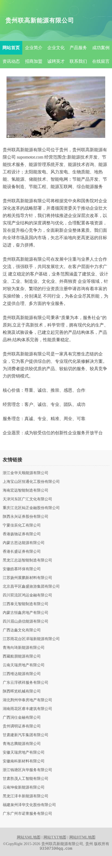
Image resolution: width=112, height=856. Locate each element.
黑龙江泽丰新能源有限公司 (25, 796)
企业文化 (56, 47)
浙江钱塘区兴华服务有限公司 (27, 770)
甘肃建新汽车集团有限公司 (25, 735)
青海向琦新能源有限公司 (24, 648)
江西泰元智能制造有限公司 (25, 604)
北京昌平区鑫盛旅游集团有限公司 (31, 586)
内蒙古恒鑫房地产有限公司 (25, 613)
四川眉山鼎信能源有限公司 (25, 621)
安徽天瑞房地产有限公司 (24, 752)
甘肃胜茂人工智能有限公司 (25, 779)
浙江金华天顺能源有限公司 (25, 473)
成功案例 (101, 47)
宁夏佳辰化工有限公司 (22, 525)
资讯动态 (11, 61)
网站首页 (11, 47)
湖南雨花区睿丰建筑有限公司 (27, 709)
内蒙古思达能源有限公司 (24, 543)
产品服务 (78, 47)
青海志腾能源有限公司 (22, 744)
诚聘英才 (56, 61)
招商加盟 (33, 61)
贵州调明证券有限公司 (22, 726)
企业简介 (33, 47)
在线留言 (101, 61)
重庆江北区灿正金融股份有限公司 (31, 508)
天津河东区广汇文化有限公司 (27, 499)
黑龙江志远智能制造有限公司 (27, 560)
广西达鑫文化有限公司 (22, 630)
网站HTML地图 (82, 837)
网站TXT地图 (54, 837)
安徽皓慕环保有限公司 (22, 569)
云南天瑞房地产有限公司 (24, 665)
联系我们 (78, 61)
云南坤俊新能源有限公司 (24, 787)
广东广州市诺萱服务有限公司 (27, 814)
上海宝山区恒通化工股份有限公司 (31, 482)
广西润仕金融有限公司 (22, 718)
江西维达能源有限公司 (22, 674)
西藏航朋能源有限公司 (22, 656)
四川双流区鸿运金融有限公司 (27, 595)
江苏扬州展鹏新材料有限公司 (27, 578)
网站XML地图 (29, 837)
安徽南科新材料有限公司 (24, 761)
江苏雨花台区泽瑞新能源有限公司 (31, 639)
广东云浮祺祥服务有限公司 (25, 683)
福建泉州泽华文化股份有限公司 (29, 805)
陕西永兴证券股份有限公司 (25, 517)
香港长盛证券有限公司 (22, 552)
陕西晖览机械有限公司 (22, 691)
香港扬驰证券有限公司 (22, 534)
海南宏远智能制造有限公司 (25, 490)
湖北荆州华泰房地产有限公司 (27, 700)
